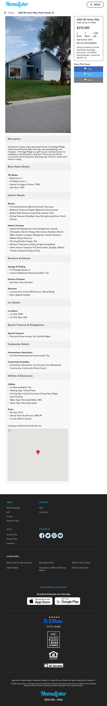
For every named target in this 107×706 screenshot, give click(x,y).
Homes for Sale (13, 521)
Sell (8, 512)
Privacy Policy (12, 539)
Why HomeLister (13, 508)
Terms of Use (12, 535)
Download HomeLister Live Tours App (53, 594)
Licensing (10, 543)
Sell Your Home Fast (80, 568)
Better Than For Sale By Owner (19, 563)
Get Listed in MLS (46, 563)
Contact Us (43, 512)
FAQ (41, 508)
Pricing (9, 516)
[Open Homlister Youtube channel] (60, 536)
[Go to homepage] (16, 4)
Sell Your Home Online (81, 563)
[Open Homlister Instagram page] (54, 536)
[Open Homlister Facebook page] (42, 536)
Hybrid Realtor (12, 568)
